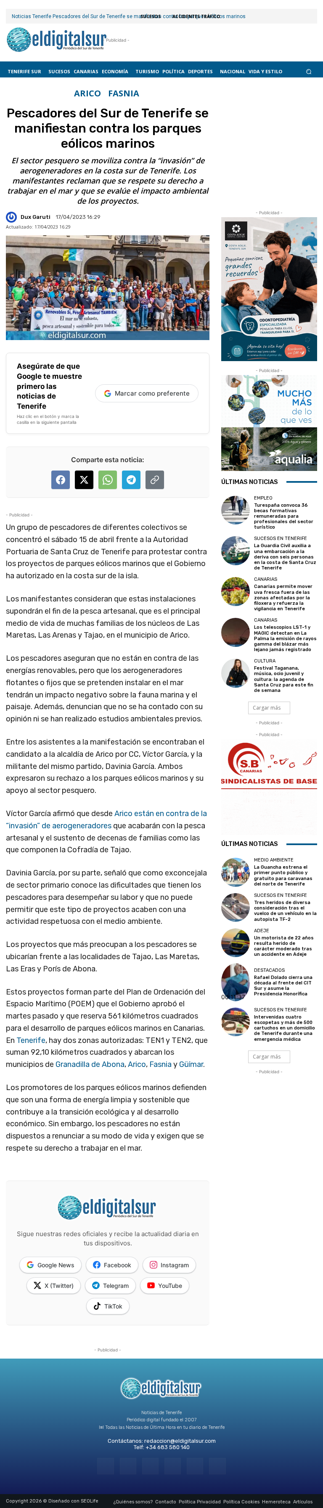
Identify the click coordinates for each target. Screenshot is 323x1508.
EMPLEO (263, 498)
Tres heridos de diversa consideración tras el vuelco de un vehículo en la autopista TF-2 (285, 911)
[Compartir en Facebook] (60, 480)
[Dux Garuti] (12, 217)
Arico (137, 1064)
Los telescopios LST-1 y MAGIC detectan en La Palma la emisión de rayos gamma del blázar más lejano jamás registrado (285, 638)
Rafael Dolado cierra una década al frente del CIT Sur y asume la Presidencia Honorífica (283, 986)
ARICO (87, 93)
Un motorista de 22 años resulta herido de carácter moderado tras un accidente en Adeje (284, 946)
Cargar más (267, 707)
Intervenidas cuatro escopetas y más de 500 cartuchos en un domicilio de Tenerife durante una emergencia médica (284, 1028)
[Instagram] (128, 1466)
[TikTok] (172, 1466)
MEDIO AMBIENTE (274, 860)
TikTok (113, 1306)
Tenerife (30, 1040)
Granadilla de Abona (90, 1064)
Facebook (117, 1265)
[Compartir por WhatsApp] (107, 480)
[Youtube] (217, 1466)
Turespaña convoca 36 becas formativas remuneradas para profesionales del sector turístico (283, 516)
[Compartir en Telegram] (131, 480)
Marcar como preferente (152, 393)
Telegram (116, 1285)
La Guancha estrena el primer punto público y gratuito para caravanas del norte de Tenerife (283, 875)
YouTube (170, 1285)
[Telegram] (150, 1466)
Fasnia (160, 1064)
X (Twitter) (59, 1285)
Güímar (191, 1064)
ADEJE (261, 930)
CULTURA (264, 661)
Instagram (175, 1265)
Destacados (269, 970)
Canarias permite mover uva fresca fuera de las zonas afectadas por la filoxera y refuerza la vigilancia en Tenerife (283, 598)
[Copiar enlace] (155, 480)
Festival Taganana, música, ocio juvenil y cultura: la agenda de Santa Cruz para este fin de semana (283, 679)
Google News (55, 1265)
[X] (195, 1466)
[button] (309, 71)
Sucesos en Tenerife (280, 538)
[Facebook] (105, 1466)
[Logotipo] (57, 40)
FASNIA (123, 93)
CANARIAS (265, 579)
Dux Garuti (35, 217)
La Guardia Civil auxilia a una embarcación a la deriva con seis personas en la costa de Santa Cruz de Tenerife (285, 557)
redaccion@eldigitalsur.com (180, 1441)
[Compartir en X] (84, 480)
